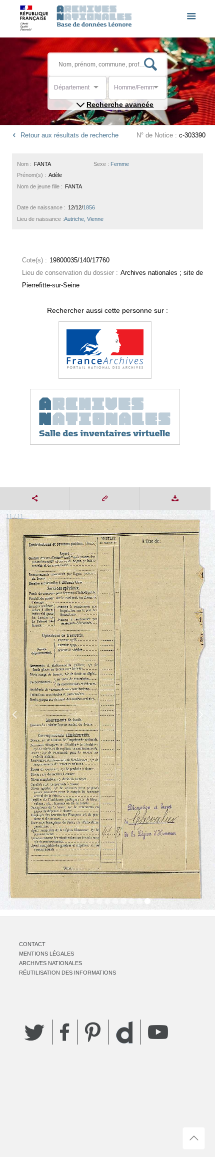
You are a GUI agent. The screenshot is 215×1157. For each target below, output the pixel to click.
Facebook (65, 1032)
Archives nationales (50, 963)
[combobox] (99, 90)
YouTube (158, 1032)
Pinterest (92, 1032)
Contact (32, 944)
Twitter (34, 1032)
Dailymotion (124, 1032)
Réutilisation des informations (67, 973)
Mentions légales (46, 954)
